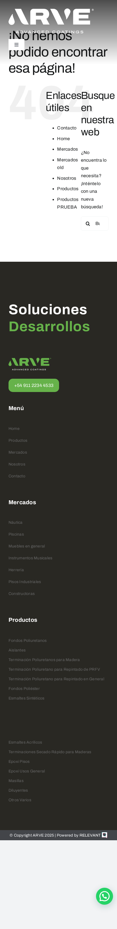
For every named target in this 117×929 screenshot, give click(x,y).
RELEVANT (91, 835)
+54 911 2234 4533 (33, 385)
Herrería (16, 570)
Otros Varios (20, 800)
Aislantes (17, 650)
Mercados (67, 149)
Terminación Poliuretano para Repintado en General (56, 679)
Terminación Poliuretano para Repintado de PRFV (54, 669)
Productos (67, 188)
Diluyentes (18, 790)
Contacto (66, 127)
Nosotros (66, 178)
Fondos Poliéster (24, 689)
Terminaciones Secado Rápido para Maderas (50, 752)
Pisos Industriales (25, 582)
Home (63, 138)
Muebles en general (27, 546)
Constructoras (22, 594)
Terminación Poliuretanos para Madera (44, 660)
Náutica (16, 522)
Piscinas (16, 534)
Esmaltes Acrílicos (25, 742)
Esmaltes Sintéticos (27, 698)
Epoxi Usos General (27, 771)
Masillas (16, 781)
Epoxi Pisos (19, 761)
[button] (104, 896)
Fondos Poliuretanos (28, 640)
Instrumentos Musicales (30, 558)
